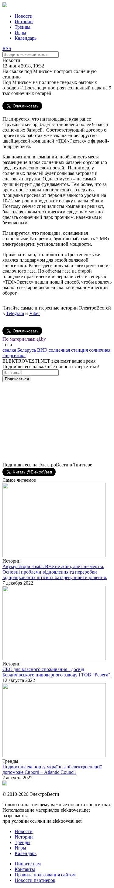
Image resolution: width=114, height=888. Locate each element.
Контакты (25, 869)
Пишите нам (28, 863)
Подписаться (17, 379)
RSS (6, 48)
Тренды (22, 27)
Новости (24, 16)
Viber (34, 313)
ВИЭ (42, 350)
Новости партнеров (35, 880)
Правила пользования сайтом (45, 874)
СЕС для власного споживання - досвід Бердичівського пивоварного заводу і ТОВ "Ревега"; (57, 672)
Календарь (25, 38)
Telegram (15, 313)
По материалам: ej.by (24, 339)
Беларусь (26, 350)
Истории (24, 21)
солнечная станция (68, 350)
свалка (9, 350)
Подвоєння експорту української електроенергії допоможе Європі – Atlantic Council (52, 769)
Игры (20, 32)
